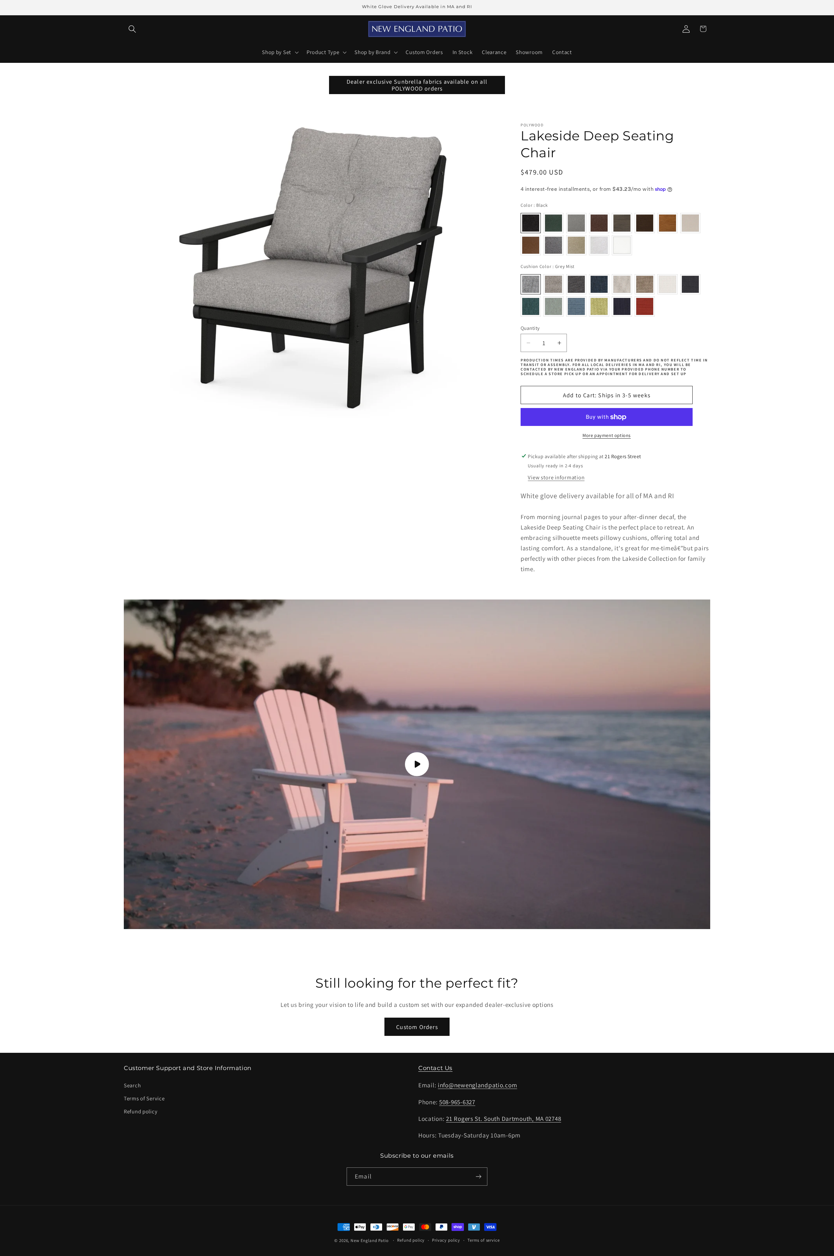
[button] (132, 28)
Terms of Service (144, 1098)
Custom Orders (417, 1027)
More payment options (606, 435)
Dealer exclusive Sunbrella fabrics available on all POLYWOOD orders (417, 85)
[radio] (531, 223)
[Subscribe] (478, 1176)
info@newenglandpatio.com (477, 1085)
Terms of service (483, 1240)
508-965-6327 (457, 1102)
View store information (556, 477)
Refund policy (140, 1111)
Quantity (530, 328)
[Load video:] (417, 764)
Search (132, 1085)
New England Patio (369, 1240)
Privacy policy (446, 1240)
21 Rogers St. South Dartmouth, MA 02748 (503, 1118)
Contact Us (435, 1068)
